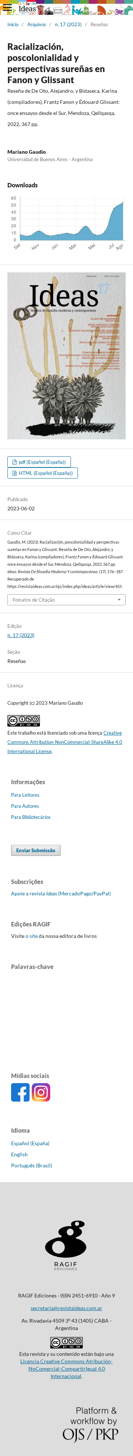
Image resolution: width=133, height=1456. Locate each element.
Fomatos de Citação (34, 600)
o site (31, 936)
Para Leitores (25, 795)
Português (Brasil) (31, 1165)
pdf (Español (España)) (42, 462)
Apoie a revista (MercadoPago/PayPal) (61, 893)
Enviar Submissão (35, 850)
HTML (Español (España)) (45, 473)
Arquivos (36, 24)
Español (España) (30, 1143)
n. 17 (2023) (68, 24)
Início (12, 24)
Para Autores (25, 806)
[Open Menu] (7, 7)
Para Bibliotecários (31, 817)
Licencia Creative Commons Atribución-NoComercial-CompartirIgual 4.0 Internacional (66, 1368)
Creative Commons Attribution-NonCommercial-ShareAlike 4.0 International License (64, 742)
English (19, 1154)
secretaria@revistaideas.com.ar (66, 1308)
